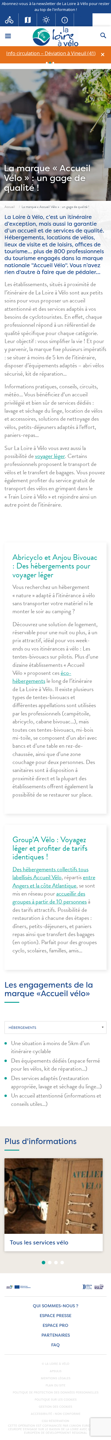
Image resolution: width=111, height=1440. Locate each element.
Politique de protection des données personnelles (56, 1392)
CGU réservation (55, 1421)
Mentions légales (55, 1378)
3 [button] (53, 63)
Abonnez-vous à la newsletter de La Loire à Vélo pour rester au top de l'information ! (56, 6)
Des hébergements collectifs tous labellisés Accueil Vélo (50, 873)
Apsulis (56, 1371)
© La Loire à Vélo (55, 1364)
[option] (51, 53)
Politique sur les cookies (56, 1399)
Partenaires (55, 1335)
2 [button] (50, 63)
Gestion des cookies (55, 1407)
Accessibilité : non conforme (56, 1414)
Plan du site (55, 1385)
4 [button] (62, 1262)
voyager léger (50, 455)
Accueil (9, 206)
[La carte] (28, 19)
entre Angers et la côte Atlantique (53, 881)
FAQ (55, 1345)
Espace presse (55, 1315)
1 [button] (47, 63)
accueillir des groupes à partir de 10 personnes (49, 897)
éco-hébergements (41, 676)
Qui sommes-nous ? (55, 1305)
